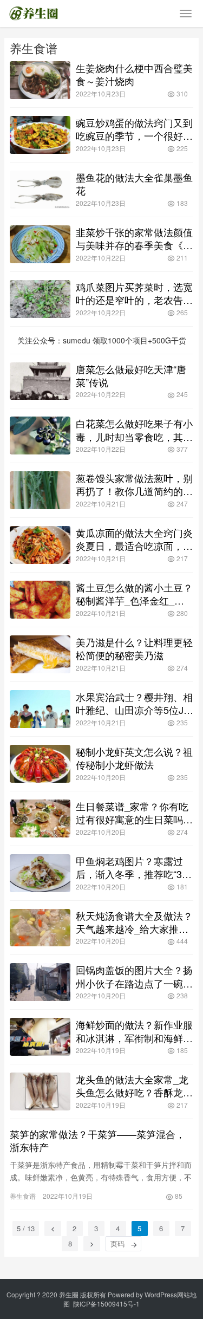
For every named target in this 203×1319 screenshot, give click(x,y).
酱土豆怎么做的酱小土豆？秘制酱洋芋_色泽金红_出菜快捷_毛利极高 (134, 594)
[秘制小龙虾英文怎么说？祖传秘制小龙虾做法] (40, 764)
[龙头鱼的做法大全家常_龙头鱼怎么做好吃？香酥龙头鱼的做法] (40, 1091)
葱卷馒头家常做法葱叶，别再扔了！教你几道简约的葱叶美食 (134, 484)
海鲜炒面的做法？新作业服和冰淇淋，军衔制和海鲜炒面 (134, 1031)
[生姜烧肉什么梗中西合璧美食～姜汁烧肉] (40, 80)
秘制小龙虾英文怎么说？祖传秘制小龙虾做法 (134, 758)
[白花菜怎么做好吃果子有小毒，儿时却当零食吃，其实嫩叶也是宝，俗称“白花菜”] (40, 435)
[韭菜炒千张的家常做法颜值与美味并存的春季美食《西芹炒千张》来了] (40, 244)
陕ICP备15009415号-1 (106, 1303)
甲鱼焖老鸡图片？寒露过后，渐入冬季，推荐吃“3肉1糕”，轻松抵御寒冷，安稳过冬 (134, 867)
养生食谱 (23, 1195)
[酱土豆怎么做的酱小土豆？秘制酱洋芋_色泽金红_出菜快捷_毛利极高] (40, 600)
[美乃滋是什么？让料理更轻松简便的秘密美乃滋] (40, 654)
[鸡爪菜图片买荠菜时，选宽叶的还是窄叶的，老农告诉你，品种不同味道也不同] (40, 299)
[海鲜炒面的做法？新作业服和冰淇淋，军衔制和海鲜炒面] (40, 1037)
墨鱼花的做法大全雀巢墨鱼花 (134, 184)
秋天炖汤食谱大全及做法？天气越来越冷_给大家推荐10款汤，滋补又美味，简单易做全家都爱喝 (134, 922)
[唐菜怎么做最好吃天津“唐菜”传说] (40, 381)
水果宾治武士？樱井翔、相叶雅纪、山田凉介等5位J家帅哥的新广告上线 (134, 703)
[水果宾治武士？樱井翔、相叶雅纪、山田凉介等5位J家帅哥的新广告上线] (40, 709)
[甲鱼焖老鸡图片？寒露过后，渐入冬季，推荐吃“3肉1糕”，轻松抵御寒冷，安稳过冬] (40, 873)
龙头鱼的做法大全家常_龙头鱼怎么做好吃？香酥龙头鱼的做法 (134, 1086)
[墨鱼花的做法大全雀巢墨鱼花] (40, 190)
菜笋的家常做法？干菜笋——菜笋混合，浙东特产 (97, 1140)
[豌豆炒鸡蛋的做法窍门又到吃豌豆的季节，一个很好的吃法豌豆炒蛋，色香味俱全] (40, 135)
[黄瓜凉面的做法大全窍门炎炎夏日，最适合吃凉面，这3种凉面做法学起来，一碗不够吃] (40, 545)
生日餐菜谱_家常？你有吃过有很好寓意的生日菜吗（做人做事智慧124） (132, 813)
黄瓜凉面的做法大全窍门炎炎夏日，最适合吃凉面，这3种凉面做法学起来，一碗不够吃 (134, 539)
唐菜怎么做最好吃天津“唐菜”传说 (131, 375)
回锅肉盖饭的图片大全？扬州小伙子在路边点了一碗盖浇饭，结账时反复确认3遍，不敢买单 (134, 976)
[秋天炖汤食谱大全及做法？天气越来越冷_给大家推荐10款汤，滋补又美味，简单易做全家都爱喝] (40, 928)
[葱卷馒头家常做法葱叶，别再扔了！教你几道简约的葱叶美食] (40, 490)
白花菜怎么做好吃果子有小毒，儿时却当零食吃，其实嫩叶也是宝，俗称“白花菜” (134, 430)
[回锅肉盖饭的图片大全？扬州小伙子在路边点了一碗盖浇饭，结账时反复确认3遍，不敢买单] (40, 982)
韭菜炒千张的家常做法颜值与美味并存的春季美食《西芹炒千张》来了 (134, 238)
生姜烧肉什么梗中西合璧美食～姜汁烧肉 (134, 74)
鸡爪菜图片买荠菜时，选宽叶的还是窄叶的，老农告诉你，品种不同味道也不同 (134, 293)
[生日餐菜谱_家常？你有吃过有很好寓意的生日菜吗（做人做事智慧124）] (40, 818)
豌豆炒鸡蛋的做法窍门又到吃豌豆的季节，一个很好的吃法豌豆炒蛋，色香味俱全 (134, 129)
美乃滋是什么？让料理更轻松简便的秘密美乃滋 (134, 648)
